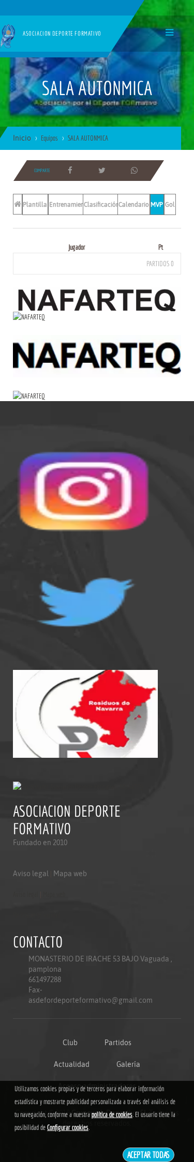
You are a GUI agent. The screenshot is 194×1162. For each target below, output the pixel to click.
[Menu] (169, 32)
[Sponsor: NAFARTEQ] (97, 298)
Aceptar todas (148, 1154)
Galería (128, 1064)
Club (70, 1042)
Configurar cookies (67, 1127)
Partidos (118, 1042)
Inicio (22, 138)
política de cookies (112, 1114)
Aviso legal (31, 873)
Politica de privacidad (36, 915)
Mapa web (70, 873)
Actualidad (71, 1064)
